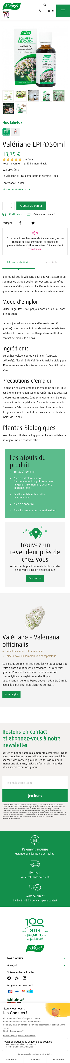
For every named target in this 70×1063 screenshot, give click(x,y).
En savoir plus (35, 578)
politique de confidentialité (11, 818)
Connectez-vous (35, 249)
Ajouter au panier (31, 205)
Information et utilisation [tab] (18, 262)
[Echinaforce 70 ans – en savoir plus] (5, 14)
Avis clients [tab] (51, 262)
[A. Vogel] (12, 6)
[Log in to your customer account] (49, 10)
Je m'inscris (35, 796)
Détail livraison (15, 214)
